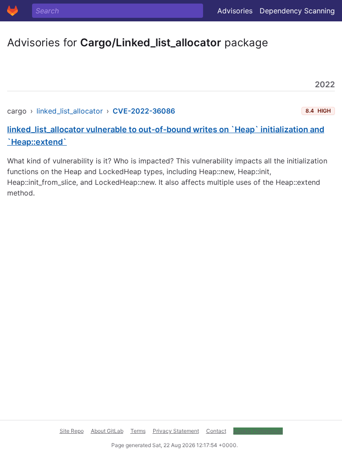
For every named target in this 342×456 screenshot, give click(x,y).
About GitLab (107, 431)
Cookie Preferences (258, 431)
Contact (216, 431)
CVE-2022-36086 (144, 110)
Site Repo (72, 431)
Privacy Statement (176, 431)
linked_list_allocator (70, 110)
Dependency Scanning (297, 10)
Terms (138, 431)
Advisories (234, 10)
